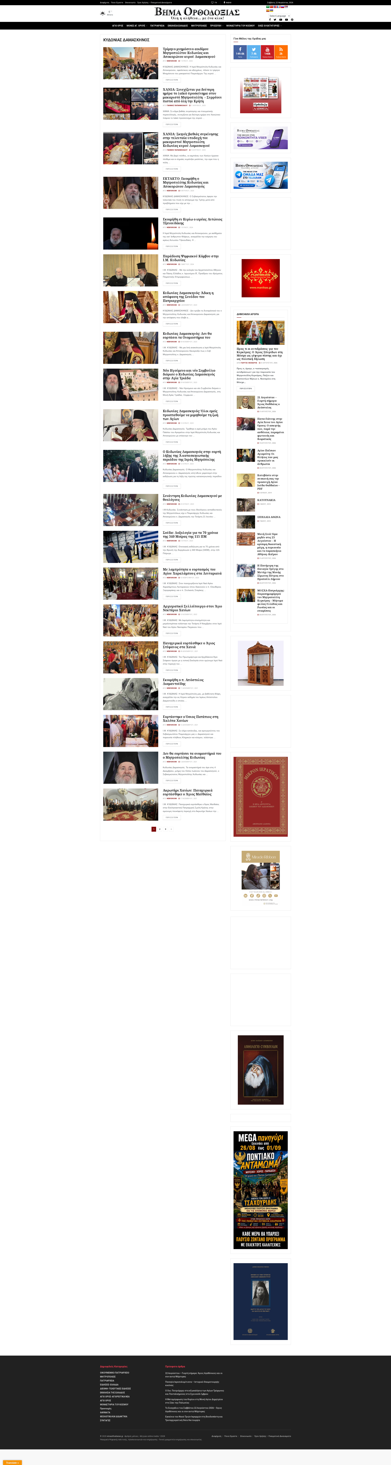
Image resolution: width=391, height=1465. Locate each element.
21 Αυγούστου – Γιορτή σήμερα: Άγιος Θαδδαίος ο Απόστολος (268, 402)
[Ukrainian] (271, 10)
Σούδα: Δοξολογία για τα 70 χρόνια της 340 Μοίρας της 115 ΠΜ (190, 535)
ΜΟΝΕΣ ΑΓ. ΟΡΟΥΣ (136, 25)
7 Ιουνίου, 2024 (186, 227)
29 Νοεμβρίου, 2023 (188, 382)
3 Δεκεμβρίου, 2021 (188, 762)
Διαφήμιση (104, 3)
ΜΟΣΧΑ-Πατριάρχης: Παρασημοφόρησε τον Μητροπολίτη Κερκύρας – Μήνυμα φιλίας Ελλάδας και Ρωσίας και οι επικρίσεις (270, 600)
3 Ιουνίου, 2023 (186, 541)
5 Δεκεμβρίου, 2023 (188, 305)
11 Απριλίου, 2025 (198, 106)
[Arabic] (268, 7)
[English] (275, 7)
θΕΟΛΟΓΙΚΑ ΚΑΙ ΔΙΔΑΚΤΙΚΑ (113, 1416)
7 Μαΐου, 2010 (264, 521)
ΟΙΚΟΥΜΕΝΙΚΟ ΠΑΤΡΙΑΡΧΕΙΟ (114, 1373)
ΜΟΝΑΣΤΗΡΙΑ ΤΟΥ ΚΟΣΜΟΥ (240, 25)
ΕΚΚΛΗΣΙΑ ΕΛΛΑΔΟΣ (178, 25)
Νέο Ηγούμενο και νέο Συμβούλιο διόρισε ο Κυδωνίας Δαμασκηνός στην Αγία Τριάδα (189, 374)
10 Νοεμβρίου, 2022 (188, 614)
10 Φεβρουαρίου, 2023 (189, 578)
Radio (229, 3)
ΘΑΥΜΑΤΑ (105, 1412)
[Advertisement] (261, 223)
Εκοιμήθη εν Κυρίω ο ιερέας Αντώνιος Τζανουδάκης (193, 221)
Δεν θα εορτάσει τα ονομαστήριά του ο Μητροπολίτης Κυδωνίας (192, 755)
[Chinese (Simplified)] (271, 7)
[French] (279, 7)
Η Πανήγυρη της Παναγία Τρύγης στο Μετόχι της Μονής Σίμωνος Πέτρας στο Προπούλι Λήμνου (270, 572)
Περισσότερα (246, 389)
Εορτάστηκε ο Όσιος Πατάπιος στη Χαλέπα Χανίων (190, 719)
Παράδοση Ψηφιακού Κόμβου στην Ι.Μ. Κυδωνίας (191, 258)
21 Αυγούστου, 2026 (268, 363)
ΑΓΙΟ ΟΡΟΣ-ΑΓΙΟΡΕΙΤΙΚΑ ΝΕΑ (115, 1396)
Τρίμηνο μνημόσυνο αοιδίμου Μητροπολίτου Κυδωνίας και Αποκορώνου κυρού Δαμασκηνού (189, 53)
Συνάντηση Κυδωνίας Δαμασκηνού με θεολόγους (192, 498)
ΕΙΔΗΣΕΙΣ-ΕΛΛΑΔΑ (109, 1384)
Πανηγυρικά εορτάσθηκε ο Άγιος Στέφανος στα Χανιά (189, 645)
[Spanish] (268, 10)
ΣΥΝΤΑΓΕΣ (105, 1420)
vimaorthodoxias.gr (115, 1436)
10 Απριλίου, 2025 (198, 150)
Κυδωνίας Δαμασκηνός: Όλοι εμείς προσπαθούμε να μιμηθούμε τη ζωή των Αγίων (190, 415)
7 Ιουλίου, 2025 (186, 61)
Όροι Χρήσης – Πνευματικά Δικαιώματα (154, 3)
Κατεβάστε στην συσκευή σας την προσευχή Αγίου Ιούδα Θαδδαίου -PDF (268, 481)
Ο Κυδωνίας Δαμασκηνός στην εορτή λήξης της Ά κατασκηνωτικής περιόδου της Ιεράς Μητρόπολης (192, 456)
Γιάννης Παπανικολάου (177, 106)
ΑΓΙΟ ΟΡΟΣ (117, 25)
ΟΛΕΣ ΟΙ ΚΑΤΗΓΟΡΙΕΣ (269, 25)
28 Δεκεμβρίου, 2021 (189, 651)
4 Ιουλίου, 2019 (265, 493)
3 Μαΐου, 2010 (264, 504)
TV (215, 3)
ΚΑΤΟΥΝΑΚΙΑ (266, 500)
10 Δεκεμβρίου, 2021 (189, 725)
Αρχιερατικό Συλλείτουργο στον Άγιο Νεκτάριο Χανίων (192, 608)
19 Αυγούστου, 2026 (267, 443)
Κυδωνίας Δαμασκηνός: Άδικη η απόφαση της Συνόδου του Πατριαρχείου (188, 297)
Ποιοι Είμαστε (117, 3)
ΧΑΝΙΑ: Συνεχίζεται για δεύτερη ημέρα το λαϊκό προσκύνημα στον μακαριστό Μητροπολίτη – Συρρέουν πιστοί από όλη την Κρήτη (192, 95)
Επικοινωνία (130, 3)
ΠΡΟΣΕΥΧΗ (215, 25)
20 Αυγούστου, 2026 (267, 468)
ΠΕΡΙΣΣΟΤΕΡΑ (172, 80)
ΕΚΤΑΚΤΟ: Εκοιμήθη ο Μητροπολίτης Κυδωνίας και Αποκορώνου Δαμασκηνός (186, 182)
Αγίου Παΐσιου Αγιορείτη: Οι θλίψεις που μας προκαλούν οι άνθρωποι (267, 457)
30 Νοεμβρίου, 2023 (188, 342)
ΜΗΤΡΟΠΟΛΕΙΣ (199, 25)
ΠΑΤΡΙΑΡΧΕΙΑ (157, 25)
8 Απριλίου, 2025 (187, 191)
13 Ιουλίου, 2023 (187, 423)
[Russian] (282, 7)
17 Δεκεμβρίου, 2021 (189, 688)
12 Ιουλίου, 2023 (187, 464)
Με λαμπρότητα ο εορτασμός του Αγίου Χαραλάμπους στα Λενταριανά (192, 571)
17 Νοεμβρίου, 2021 (188, 799)
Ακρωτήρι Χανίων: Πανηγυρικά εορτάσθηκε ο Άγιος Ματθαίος (188, 792)
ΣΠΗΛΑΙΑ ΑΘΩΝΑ (268, 517)
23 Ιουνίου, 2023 (187, 504)
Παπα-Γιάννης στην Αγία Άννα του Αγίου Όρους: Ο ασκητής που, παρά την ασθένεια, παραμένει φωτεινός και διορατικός (270, 429)
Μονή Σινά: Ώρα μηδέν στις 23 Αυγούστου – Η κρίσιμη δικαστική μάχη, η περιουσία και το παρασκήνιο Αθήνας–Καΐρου (269, 544)
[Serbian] (286, 7)
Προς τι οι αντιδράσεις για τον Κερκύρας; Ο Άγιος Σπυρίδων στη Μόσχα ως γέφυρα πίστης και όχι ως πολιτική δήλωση (260, 354)
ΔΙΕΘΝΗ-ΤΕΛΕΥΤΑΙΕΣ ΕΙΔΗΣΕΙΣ (115, 1388)
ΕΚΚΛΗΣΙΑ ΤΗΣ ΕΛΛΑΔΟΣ (112, 1392)
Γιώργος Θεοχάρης (249, 363)
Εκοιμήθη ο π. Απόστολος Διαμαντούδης (183, 682)
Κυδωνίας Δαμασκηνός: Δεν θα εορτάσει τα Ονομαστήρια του (187, 335)
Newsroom (172, 61)
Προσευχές (105, 1408)
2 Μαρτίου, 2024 (187, 264)
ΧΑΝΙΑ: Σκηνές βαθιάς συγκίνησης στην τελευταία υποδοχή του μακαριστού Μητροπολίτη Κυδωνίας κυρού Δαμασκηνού (190, 140)
